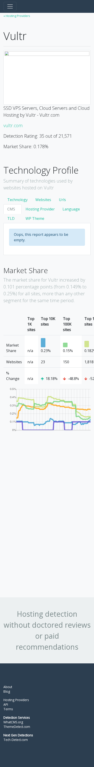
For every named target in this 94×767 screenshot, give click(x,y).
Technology (17, 199)
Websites (43, 199)
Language (71, 209)
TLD (11, 218)
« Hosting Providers (16, 16)
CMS (11, 209)
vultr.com (13, 125)
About (7, 687)
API (5, 704)
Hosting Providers (16, 700)
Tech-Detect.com (15, 739)
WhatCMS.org (13, 722)
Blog (6, 691)
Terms (8, 709)
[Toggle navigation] (10, 6)
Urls (62, 199)
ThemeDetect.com (16, 726)
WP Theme (35, 218)
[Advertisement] (37, 518)
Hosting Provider (40, 209)
